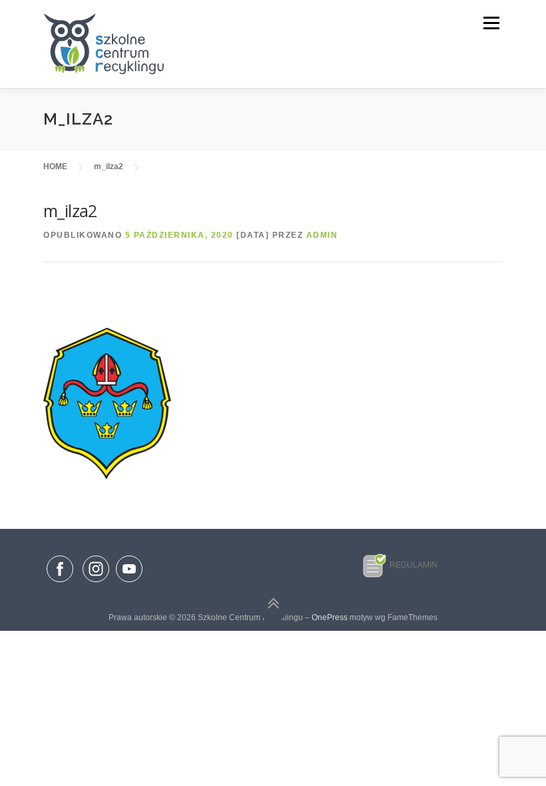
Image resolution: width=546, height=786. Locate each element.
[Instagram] (96, 583)
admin (322, 235)
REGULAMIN (413, 565)
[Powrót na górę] (273, 603)
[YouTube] (129, 583)
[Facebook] (60, 571)
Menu (490, 23)
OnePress (330, 617)
